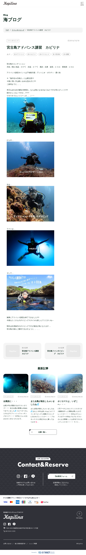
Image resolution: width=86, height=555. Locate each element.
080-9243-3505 (10, 531)
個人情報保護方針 (20, 543)
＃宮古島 (57, 54)
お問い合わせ (7, 543)
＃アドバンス (20, 54)
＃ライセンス (45, 54)
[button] (82, 3)
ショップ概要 (33, 543)
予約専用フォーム (61, 476)
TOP (7, 30)
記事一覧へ (42, 432)
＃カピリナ (32, 54)
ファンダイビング (13, 40)
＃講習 (67, 54)
